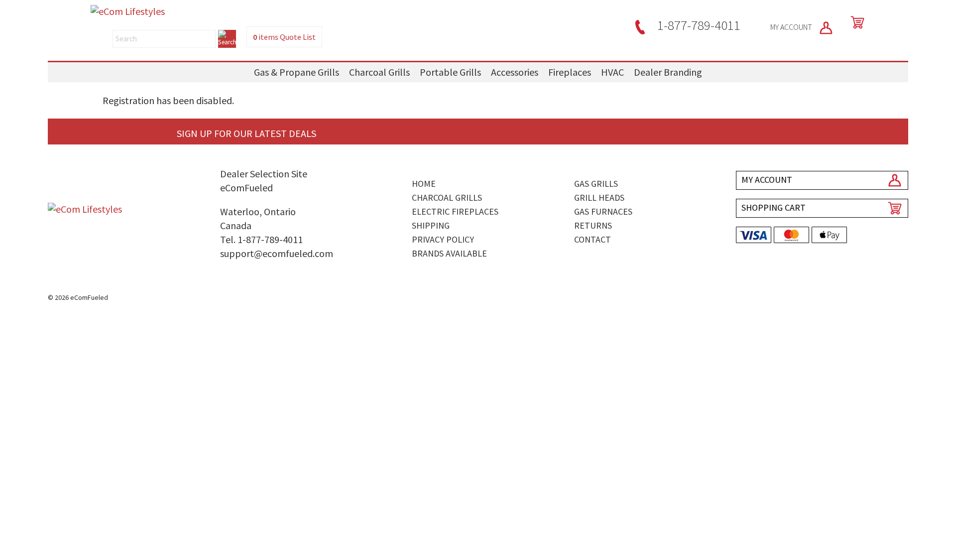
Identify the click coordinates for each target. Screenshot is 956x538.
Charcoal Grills (379, 72)
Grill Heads (599, 197)
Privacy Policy (443, 239)
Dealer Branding (668, 72)
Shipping (431, 225)
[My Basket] (855, 22)
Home (424, 183)
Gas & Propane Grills (296, 72)
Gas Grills (596, 183)
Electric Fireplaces (455, 211)
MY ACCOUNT (792, 27)
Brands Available (449, 253)
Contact (592, 239)
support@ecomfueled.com (276, 253)
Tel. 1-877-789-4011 (261, 239)
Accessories (514, 72)
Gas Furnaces (603, 211)
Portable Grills (450, 72)
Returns (593, 225)
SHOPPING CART (773, 207)
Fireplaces (569, 72)
